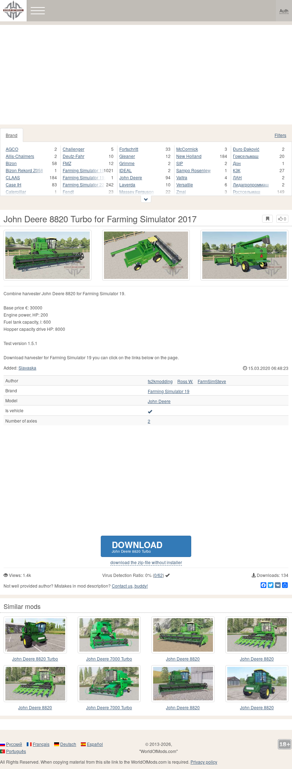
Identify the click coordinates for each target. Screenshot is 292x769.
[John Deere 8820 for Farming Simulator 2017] (183, 634)
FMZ (67, 163)
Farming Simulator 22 (83, 184)
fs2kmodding (160, 381)
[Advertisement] (146, 74)
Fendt (68, 192)
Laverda (127, 184)
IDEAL (125, 170)
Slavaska (27, 368)
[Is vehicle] (150, 411)
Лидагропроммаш (251, 184)
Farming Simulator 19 (83, 170)
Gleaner (127, 156)
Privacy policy (204, 762)
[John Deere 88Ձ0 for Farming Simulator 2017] (35, 683)
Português (16, 751)
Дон (237, 163)
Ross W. (185, 381)
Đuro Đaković (246, 149)
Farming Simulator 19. (84, 177)
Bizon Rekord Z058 (24, 170)
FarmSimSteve (212, 381)
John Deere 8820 (183, 659)
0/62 (158, 575)
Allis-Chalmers (20, 156)
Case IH (13, 184)
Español (95, 744)
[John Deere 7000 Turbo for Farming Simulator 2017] (109, 634)
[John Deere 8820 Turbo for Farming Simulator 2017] (48, 255)
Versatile (184, 184)
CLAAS (13, 177)
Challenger (73, 149)
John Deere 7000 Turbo (109, 659)
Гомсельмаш (246, 156)
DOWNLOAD (137, 546)
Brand (11, 135)
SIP (179, 163)
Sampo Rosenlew (193, 170)
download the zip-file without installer (146, 562)
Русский (14, 744)
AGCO (12, 149)
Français (41, 744)
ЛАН (237, 177)
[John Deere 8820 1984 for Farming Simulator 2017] (257, 683)
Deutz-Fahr (73, 156)
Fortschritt (128, 149)
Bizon (11, 163)
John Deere (130, 177)
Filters (280, 135)
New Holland (189, 156)
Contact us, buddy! (130, 586)
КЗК (236, 170)
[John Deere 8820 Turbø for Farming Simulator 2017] (183, 683)
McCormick (187, 149)
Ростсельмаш (246, 192)
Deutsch (68, 744)
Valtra (181, 177)
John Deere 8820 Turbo (35, 659)
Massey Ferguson (136, 192)
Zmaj (181, 192)
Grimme (127, 163)
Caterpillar (16, 192)
